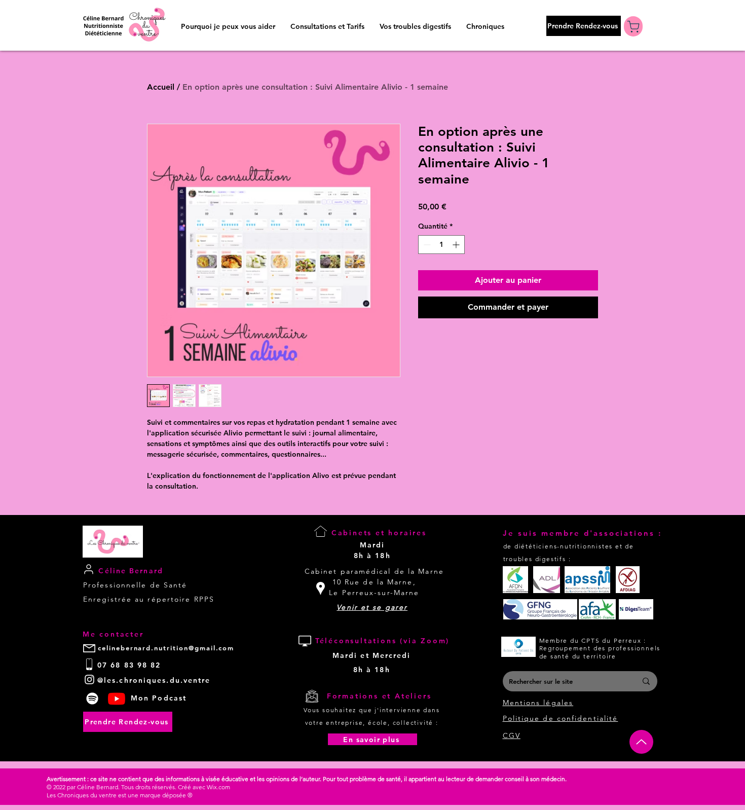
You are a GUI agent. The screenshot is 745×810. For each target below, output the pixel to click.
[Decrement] (426, 244)
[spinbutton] (441, 244)
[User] (88, 569)
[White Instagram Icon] (89, 679)
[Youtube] (116, 698)
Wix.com (218, 787)
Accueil (160, 87)
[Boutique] (633, 26)
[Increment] (457, 244)
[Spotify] (92, 698)
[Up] (641, 742)
